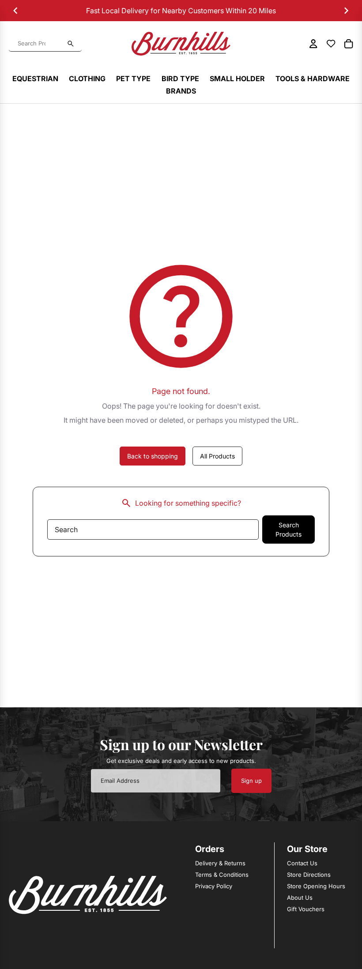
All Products (217, 456)
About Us (300, 897)
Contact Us (302, 863)
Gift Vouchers (305, 909)
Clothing (87, 78)
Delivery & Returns (220, 863)
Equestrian (35, 78)
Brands (181, 90)
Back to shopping (152, 456)
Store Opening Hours (316, 886)
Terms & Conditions (222, 874)
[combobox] (40, 43)
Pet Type (133, 78)
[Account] (313, 44)
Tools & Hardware (312, 78)
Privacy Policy (213, 886)
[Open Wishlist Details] (331, 43)
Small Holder (237, 78)
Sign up (251, 780)
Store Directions (309, 874)
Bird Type (180, 78)
